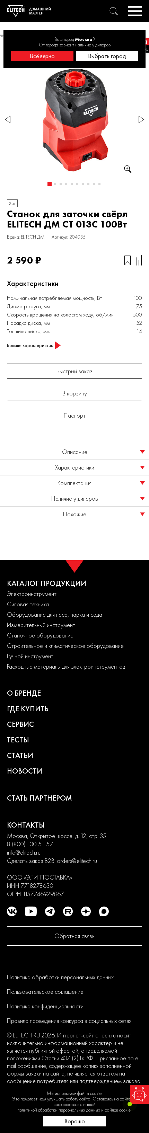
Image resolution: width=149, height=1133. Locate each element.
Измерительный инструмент (41, 625)
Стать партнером (39, 798)
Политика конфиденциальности (45, 1006)
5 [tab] (72, 184)
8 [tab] (88, 184)
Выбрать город (107, 56)
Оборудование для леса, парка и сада (54, 614)
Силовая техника (28, 604)
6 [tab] (77, 184)
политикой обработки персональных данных (58, 1110)
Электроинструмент (31, 594)
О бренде (24, 693)
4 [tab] (66, 184)
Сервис (20, 724)
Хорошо (74, 1121)
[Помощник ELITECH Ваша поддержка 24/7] (139, 1094)
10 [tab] (99, 184)
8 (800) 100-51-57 (30, 844)
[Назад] (7, 120)
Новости (24, 771)
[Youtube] (31, 911)
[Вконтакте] (12, 911)
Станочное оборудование (40, 635)
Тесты (18, 740)
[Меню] (135, 11)
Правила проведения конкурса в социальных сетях (69, 1021)
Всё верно (42, 56)
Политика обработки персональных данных (60, 977)
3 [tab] (61, 184)
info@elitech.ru (24, 852)
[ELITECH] (29, 11)
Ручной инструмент (30, 656)
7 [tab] (83, 184)
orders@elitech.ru (77, 861)
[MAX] (104, 911)
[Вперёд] (141, 120)
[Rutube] (68, 911)
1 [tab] (49, 184)
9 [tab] (94, 184)
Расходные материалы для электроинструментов (66, 666)
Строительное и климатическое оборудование (65, 646)
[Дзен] (86, 911)
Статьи (20, 755)
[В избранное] (127, 260)
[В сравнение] (139, 260)
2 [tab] (55, 184)
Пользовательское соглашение (45, 992)
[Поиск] (113, 11)
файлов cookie (118, 1110)
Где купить (28, 709)
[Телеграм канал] (50, 911)
